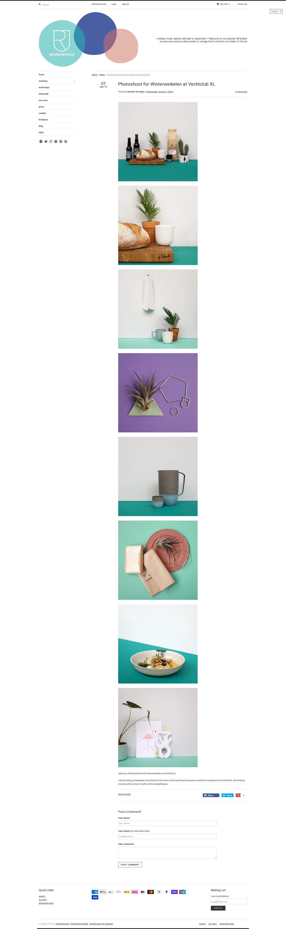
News (102, 75)
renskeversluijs (63, 924)
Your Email (134, 831)
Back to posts (124, 794)
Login (114, 4)
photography (152, 92)
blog (41, 126)
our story (43, 100)
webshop (57, 81)
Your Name (124, 818)
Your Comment (126, 844)
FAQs (41, 132)
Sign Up (125, 4)
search (42, 896)
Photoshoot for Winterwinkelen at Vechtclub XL (128, 75)
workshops (44, 87)
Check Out (242, 4)
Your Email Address (220, 896)
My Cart (225, 4)
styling (170, 92)
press (41, 107)
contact (42, 113)
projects (162, 92)
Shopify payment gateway (101, 924)
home (41, 74)
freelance (43, 120)
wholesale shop (99, 4)
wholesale (43, 94)
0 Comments (241, 92)
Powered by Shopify (79, 924)
